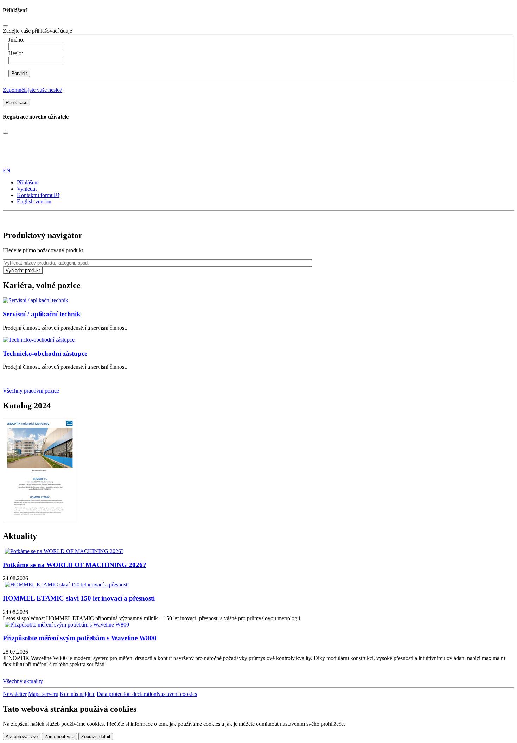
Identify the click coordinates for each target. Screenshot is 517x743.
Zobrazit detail (95, 736)
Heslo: (15, 53)
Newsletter (15, 694)
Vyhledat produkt (23, 270)
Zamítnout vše (59, 736)
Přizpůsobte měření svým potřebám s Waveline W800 (80, 638)
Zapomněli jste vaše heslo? (32, 90)
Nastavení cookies (177, 694)
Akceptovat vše (22, 736)
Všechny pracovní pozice (31, 391)
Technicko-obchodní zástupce (45, 353)
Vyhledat (27, 189)
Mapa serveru (43, 694)
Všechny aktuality (23, 681)
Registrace (16, 102)
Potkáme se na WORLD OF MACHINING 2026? (74, 565)
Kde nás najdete (77, 694)
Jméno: (16, 40)
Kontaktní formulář (38, 195)
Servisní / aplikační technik (42, 314)
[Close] (5, 26)
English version (34, 201)
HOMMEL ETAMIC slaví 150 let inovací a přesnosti (79, 598)
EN (7, 170)
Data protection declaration (127, 694)
